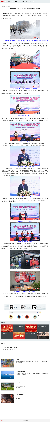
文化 (23, 1)
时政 (9, 1)
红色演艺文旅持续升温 (20, 394)
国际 (12, 1)
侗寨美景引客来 (19, 382)
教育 (30, 1)
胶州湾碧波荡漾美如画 (20, 371)
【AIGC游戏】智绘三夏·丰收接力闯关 (11, 347)
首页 (2, 6)
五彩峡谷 (17, 359)
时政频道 (4, 6)
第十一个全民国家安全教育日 (42, 326)
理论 (19, 1)
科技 (26, 1)
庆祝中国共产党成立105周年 (19, 326)
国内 (7, 6)
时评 (16, 1)
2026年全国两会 (5, 333)
